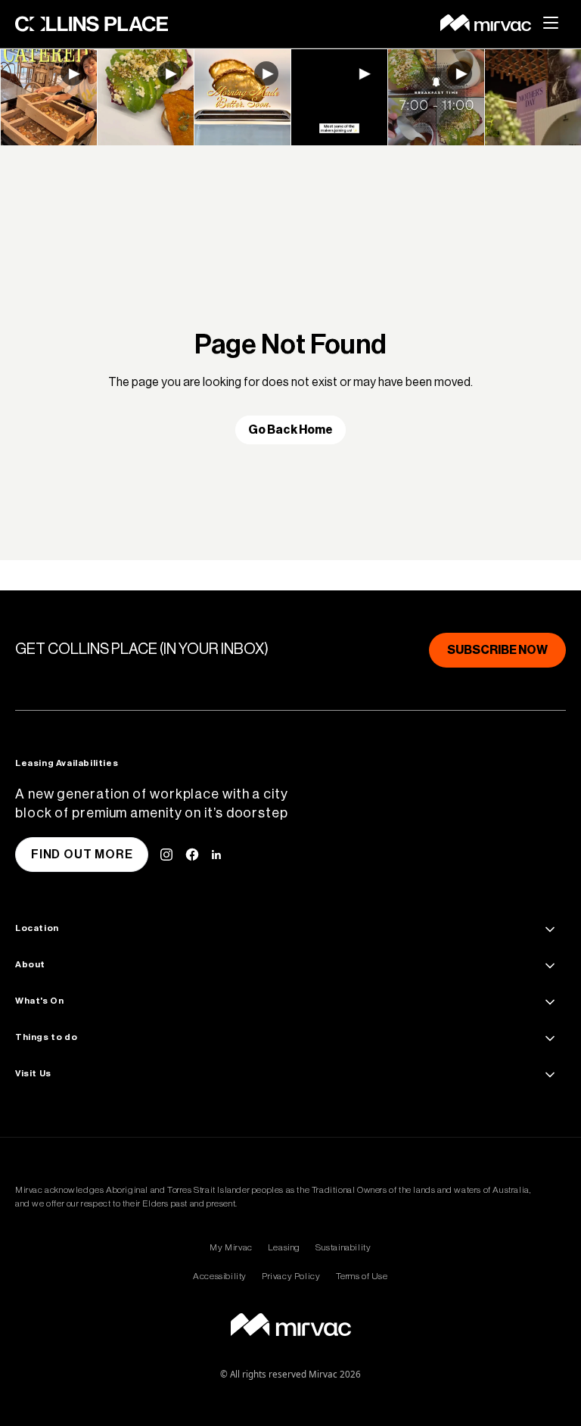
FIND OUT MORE (81, 854)
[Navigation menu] (558, 22)
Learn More (48, 97)
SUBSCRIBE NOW (497, 650)
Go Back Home (290, 430)
